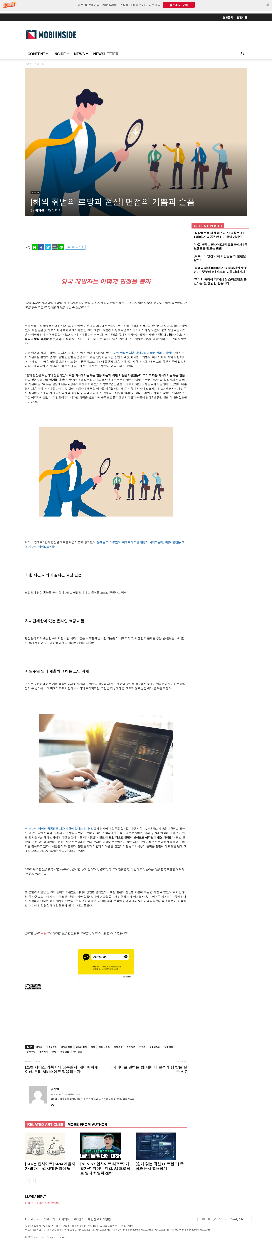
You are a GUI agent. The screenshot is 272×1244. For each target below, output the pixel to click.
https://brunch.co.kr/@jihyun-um (65, 1094)
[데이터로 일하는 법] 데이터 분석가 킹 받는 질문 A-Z (149, 1069)
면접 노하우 (104, 1047)
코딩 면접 (64, 1051)
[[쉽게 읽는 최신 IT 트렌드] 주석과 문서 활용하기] (161, 1146)
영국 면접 (168, 1047)
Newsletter (105, 53)
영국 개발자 (155, 1047)
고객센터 (78, 1219)
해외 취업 (77, 1051)
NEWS (79, 53)
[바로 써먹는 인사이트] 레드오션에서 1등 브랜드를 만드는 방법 (220, 246)
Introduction (33, 1219)
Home (28, 63)
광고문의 (228, 17)
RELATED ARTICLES (45, 1124)
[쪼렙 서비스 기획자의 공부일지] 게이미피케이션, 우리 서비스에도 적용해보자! (61, 1069)
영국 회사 (43, 1051)
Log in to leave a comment (42, 1202)
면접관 (142, 1047)
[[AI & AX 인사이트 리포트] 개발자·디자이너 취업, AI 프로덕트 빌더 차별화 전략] (106, 1146)
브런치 (44, 933)
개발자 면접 (51, 1047)
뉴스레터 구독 (178, 5)
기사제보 (64, 1219)
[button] (136, 5)
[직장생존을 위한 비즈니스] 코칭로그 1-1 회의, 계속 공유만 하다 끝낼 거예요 (219, 234)
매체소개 (49, 1219)
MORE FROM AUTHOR (87, 1124)
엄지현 (39, 210)
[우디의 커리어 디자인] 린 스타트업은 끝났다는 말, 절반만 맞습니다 (220, 281)
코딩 (54, 1051)
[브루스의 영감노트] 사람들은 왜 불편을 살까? (220, 258)
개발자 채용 (66, 1047)
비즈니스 (35, 192)
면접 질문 (131, 1047)
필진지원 (242, 17)
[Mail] (53, 1106)
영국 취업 (31, 1051)
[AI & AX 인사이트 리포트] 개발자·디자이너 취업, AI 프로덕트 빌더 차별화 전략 (105, 1168)
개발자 (39, 1047)
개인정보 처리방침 (99, 1219)
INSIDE (59, 53)
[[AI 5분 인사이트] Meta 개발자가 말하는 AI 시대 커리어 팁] (50, 1146)
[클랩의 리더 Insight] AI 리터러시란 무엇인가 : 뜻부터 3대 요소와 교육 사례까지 (220, 269)
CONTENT (36, 53)
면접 (93, 1047)
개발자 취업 (81, 1047)
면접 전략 (118, 1047)
